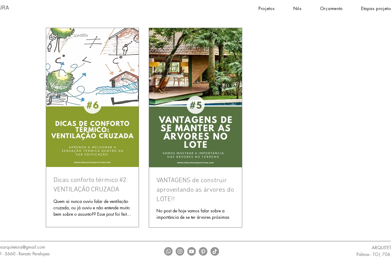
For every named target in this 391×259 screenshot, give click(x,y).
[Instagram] (180, 251)
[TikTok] (214, 251)
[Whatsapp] (168, 251)
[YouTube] (191, 251)
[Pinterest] (203, 251)
